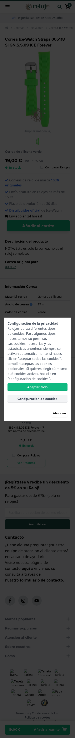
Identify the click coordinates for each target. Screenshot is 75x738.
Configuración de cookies (38, 398)
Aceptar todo (37, 387)
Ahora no (59, 413)
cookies (18, 333)
